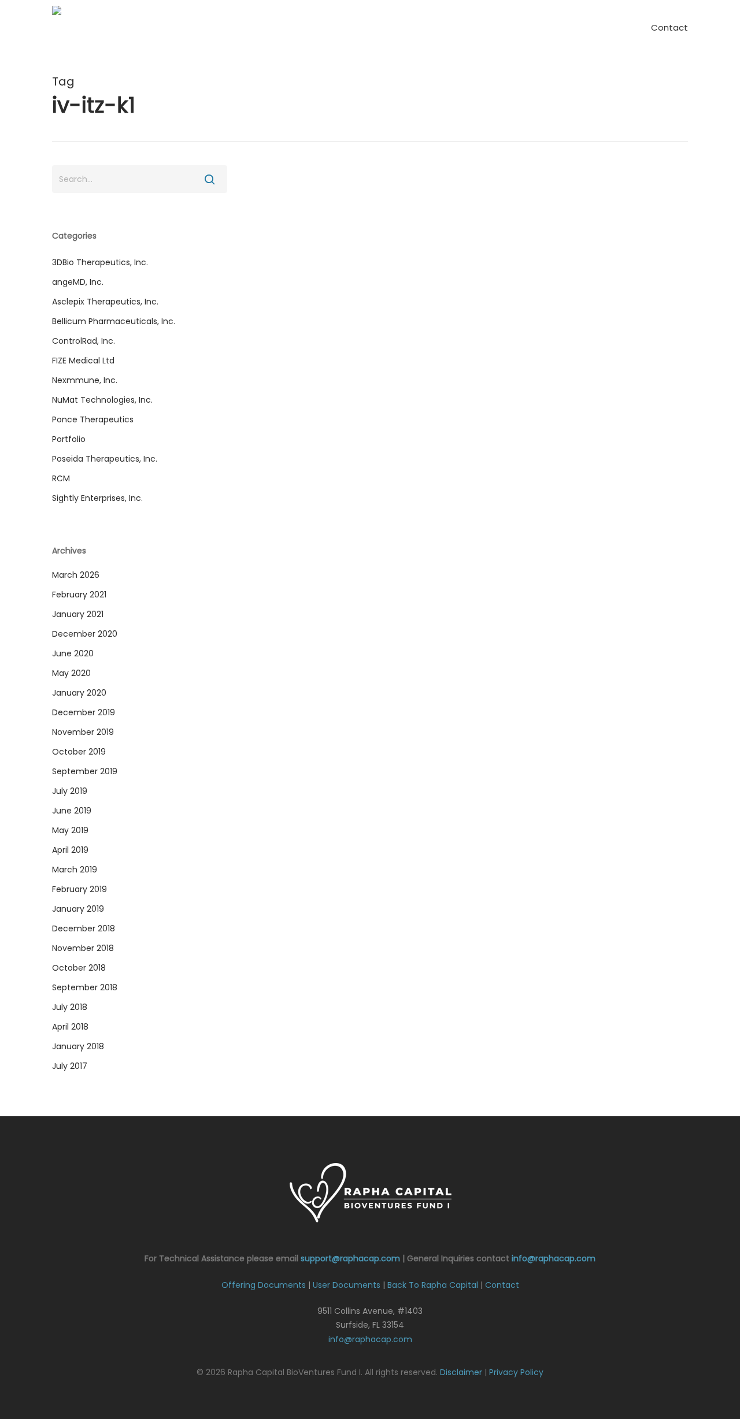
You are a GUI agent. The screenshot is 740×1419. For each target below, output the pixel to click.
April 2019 (70, 850)
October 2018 (79, 968)
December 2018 (83, 928)
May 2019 (70, 830)
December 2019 (83, 712)
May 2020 (71, 673)
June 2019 (71, 810)
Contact (502, 1285)
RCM (61, 478)
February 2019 (79, 889)
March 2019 (74, 869)
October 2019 (79, 751)
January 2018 (78, 1046)
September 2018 (84, 987)
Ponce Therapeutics (93, 419)
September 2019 (84, 771)
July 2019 (69, 791)
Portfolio (69, 439)
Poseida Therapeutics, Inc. (104, 459)
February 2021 (79, 594)
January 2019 (78, 909)
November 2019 (83, 732)
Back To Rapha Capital (432, 1285)
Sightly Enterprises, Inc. (97, 498)
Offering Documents (263, 1285)
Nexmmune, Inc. (84, 380)
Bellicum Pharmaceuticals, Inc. (113, 321)
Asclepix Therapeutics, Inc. (105, 301)
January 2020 (79, 693)
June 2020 (73, 653)
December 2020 (84, 634)
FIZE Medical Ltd (83, 360)
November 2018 (83, 948)
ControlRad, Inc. (83, 341)
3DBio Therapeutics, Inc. (100, 262)
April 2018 (70, 1026)
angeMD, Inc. (77, 282)
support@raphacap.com (350, 1258)
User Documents (346, 1285)
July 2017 (69, 1066)
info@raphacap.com (553, 1258)
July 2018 (69, 1007)
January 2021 (77, 614)
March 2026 (75, 575)
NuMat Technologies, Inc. (102, 400)
